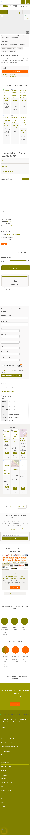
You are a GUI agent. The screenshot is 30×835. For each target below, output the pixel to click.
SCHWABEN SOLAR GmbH (15, 470)
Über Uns (3, 810)
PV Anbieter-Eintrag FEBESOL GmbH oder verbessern (5, 661)
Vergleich (16, 573)
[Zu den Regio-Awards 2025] (4, 831)
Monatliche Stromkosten (7, 351)
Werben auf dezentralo (6, 766)
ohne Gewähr (11, 506)
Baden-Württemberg (12, 225)
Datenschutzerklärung (8, 370)
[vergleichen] (2, 16)
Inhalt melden (22, 506)
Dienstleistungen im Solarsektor (8, 742)
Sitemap (3, 814)
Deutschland (7, 228)
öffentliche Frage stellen (15, 538)
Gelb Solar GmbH (6, 99)
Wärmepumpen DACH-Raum (7, 734)
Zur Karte (4, 388)
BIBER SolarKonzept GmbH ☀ (23, 101)
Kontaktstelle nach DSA (6, 782)
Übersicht (4, 13)
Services (5, 166)
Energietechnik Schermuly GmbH (15, 101)
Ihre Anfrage (4, 321)
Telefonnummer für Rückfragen (9, 357)
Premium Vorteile (5, 762)
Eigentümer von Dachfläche (8, 346)
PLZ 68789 (9, 221)
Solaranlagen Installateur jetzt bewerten (16, 267)
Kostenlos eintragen (5, 758)
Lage (11, 13)
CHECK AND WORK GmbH (7, 478)
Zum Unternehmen (8, 171)
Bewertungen (26, 13)
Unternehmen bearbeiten (6, 754)
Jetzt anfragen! (15, 71)
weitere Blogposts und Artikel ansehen (15, 593)
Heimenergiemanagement (7, 125)
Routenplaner (26, 178)
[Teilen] (24, 833)
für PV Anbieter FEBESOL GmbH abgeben (4, 631)
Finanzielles (6, 161)
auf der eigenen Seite (15, 659)
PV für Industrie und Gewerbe (8, 738)
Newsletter (3, 770)
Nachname (4, 334)
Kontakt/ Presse (6, 794)
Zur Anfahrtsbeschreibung (8, 391)
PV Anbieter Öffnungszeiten (9, 76)
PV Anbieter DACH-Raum (7, 731)
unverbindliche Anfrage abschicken (11, 375)
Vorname (3, 328)
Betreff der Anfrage (6, 315)
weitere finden (14, 629)
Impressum (3, 778)
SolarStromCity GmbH (23, 472)
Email (2, 340)
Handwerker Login (6, 825)
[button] (15, 24)
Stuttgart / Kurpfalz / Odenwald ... (14, 234)
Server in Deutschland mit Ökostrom (9, 817)
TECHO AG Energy (15, 126)
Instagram (3, 806)
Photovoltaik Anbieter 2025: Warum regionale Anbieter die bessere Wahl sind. (15, 577)
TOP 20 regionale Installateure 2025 (9, 746)
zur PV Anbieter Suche (1, 6)
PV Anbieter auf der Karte (9, 74)
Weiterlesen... (15, 587)
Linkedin (3, 802)
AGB (2, 786)
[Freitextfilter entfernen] (23, 2)
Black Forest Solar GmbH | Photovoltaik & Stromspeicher (23, 440)
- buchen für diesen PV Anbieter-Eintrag (25, 660)
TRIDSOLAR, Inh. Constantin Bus (23, 131)
